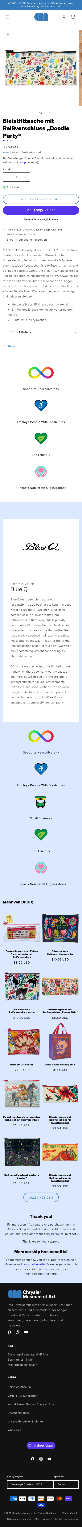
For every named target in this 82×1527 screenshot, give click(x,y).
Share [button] (11, 346)
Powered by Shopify (48, 1513)
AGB (37, 1519)
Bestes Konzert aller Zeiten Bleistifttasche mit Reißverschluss (22, 954)
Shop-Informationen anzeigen (27, 239)
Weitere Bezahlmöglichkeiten (41, 219)
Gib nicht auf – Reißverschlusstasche (60, 953)
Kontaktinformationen (67, 1519)
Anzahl (7, 169)
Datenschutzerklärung (19, 1519)
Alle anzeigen (41, 1197)
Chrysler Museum (19, 1386)
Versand (7, 152)
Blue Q (7, 140)
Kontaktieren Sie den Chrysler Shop (31, 1404)
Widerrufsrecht (70, 1513)
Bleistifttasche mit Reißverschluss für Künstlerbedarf (60, 1119)
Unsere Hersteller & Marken (26, 1421)
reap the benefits (34, 1264)
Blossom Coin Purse (21, 1064)
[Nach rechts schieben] (49, 113)
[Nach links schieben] (32, 113)
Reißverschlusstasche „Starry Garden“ (21, 1176)
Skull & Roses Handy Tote (60, 1064)
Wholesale (14, 1430)
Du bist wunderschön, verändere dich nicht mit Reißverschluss (22, 1118)
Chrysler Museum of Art (24, 1513)
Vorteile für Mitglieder (22, 1395)
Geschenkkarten (19, 1412)
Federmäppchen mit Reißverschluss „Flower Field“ (60, 1011)
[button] (7, 17)
